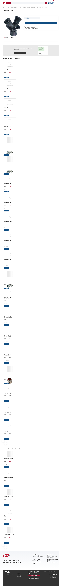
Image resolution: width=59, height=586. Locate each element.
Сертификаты (19, 576)
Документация (19, 575)
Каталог (7, 7)
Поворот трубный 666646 (8, 88)
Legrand (10, 72)
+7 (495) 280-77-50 (53, 574)
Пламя (10, 519)
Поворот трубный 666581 (8, 354)
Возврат (18, 574)
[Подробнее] (46, 3)
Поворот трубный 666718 (8, 240)
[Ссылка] (10, 64)
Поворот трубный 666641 (8, 259)
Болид (10, 461)
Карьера (9, 0)
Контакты (18, 0)
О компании (2, 0)
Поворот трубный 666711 (8, 202)
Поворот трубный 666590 (8, 316)
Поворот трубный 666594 (8, 69)
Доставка (18, 573)
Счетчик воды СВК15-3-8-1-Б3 (9, 534)
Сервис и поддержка (13, 0)
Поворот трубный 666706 (8, 107)
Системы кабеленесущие (13, 7)
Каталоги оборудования (20, 577)
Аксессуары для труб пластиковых (36, 7)
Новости (6, 0)
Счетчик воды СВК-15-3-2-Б (8, 458)
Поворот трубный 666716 (8, 183)
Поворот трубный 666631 (8, 221)
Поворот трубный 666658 (8, 297)
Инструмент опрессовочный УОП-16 (8, 478)
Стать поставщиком (22, 0)
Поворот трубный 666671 (8, 335)
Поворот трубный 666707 (8, 126)
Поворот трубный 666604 (8, 392)
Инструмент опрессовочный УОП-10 (8, 516)
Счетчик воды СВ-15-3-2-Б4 (8, 496)
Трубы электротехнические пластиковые (24, 7)
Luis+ (4, 7)
